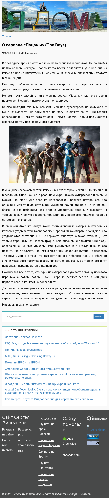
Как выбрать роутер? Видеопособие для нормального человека (49, 399)
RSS (20, 450)
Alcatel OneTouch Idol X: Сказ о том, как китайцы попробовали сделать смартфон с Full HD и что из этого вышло (53, 391)
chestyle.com (71, 455)
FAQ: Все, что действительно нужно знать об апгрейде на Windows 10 (52, 343)
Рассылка (25, 429)
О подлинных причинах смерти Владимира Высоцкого (42, 384)
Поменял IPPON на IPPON (22, 362)
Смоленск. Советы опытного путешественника (37, 369)
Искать (98, 316)
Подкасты (47, 418)
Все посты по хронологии (26, 440)
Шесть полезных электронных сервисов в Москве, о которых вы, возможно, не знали (50, 376)
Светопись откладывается (23, 337)
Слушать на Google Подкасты (46, 479)
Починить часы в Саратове (23, 349)
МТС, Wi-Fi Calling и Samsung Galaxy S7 (30, 356)
